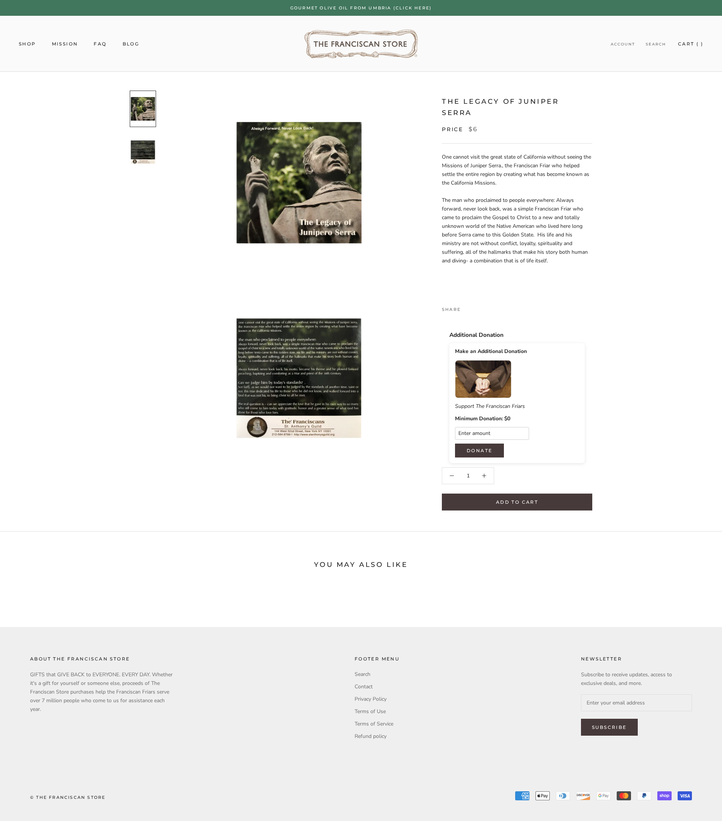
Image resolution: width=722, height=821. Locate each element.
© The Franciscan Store (67, 797)
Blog (131, 44)
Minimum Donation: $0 (482, 418)
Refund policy (371, 736)
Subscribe (609, 727)
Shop (27, 44)
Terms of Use (370, 711)
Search (656, 44)
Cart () (690, 44)
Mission (65, 44)
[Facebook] (468, 307)
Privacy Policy (371, 699)
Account (623, 44)
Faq (100, 44)
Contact (364, 686)
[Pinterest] (487, 307)
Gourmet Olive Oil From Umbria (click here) (361, 8)
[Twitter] (477, 307)
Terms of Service (374, 723)
